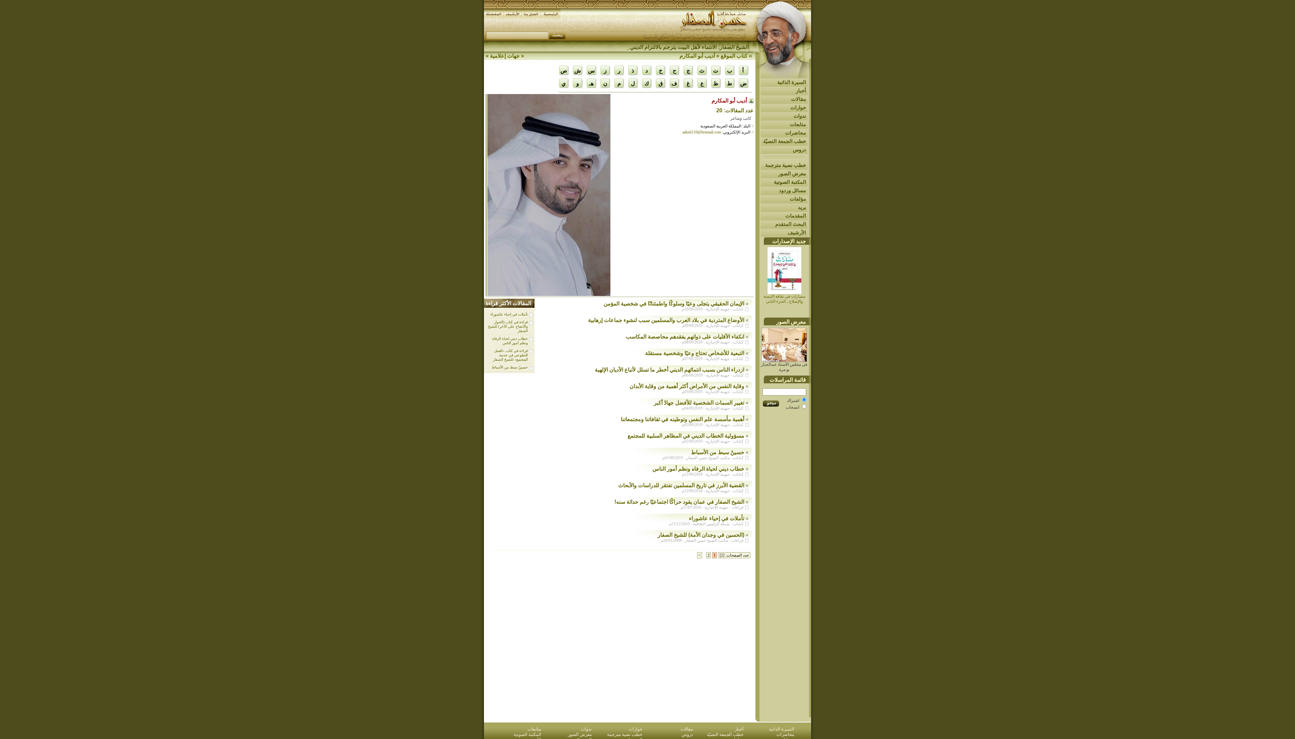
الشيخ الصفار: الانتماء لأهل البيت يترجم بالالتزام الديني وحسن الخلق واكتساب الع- (659, 47)
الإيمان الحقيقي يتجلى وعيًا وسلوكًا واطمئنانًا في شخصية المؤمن (674, 303)
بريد (802, 207)
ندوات (800, 116)
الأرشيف (797, 232)
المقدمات (795, 215)
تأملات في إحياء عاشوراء (509, 314)
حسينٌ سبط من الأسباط (510, 367)
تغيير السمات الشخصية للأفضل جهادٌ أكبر (699, 403)
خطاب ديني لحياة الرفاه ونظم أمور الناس (510, 340)
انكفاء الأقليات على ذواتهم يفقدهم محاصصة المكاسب (685, 336)
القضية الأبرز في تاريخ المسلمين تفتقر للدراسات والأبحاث (681, 485)
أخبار (801, 90)
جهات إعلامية (505, 56)
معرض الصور (792, 173)
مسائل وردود (792, 190)
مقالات (798, 99)
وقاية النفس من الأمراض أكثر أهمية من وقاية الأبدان (687, 386)
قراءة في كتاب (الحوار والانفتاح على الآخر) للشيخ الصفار (508, 326)
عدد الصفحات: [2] (734, 555)
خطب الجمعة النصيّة (784, 141)
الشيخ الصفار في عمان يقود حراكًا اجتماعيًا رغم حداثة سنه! (679, 502)
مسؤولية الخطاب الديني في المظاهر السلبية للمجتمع (686, 436)
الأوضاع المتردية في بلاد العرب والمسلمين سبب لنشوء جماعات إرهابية (666, 320)
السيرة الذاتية (791, 82)
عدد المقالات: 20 (735, 110)
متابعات (798, 124)
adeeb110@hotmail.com (702, 132)
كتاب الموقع (734, 56)
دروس (799, 149)
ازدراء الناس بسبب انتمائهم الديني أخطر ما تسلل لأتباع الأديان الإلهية (669, 370)
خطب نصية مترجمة (785, 165)
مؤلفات (798, 199)
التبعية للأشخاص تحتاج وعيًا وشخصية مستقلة (694, 353)
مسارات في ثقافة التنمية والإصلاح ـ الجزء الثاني (784, 299)
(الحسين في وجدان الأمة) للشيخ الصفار (701, 535)
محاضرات (795, 133)
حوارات (798, 107)
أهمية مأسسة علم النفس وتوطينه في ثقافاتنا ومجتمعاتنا (682, 419)
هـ (591, 83)
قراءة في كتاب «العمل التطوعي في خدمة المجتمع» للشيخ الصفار (510, 355)
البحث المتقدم (790, 224)
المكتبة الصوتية (790, 182)
